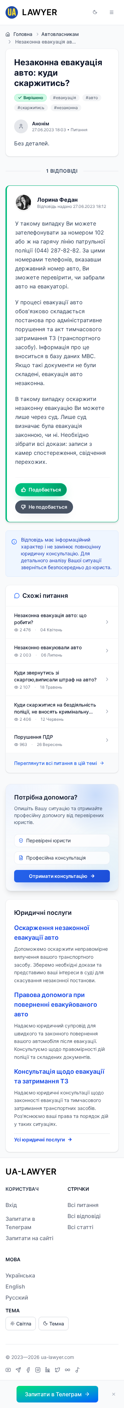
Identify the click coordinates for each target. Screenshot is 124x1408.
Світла (23, 1323)
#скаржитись (31, 107)
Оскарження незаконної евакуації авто (51, 932)
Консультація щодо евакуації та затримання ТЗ (59, 1076)
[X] (58, 1370)
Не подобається (48, 507)
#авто (92, 97)
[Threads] (68, 1370)
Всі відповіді (84, 1216)
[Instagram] (38, 1370)
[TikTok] (77, 1370)
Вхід (11, 1204)
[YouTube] (9, 1370)
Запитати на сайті (29, 1238)
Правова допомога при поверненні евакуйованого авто (55, 1004)
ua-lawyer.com (57, 1357)
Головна (22, 34)
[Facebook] (28, 1370)
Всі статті (80, 1227)
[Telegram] (19, 1370)
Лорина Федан (57, 199)
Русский (17, 1297)
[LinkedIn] (48, 1370)
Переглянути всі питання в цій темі (55, 763)
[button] (95, 12)
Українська (20, 1275)
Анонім (40, 123)
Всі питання (83, 1204)
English (15, 1286)
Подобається (45, 489)
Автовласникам (60, 34)
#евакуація (64, 97)
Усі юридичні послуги (39, 1139)
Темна (56, 1323)
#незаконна (66, 107)
